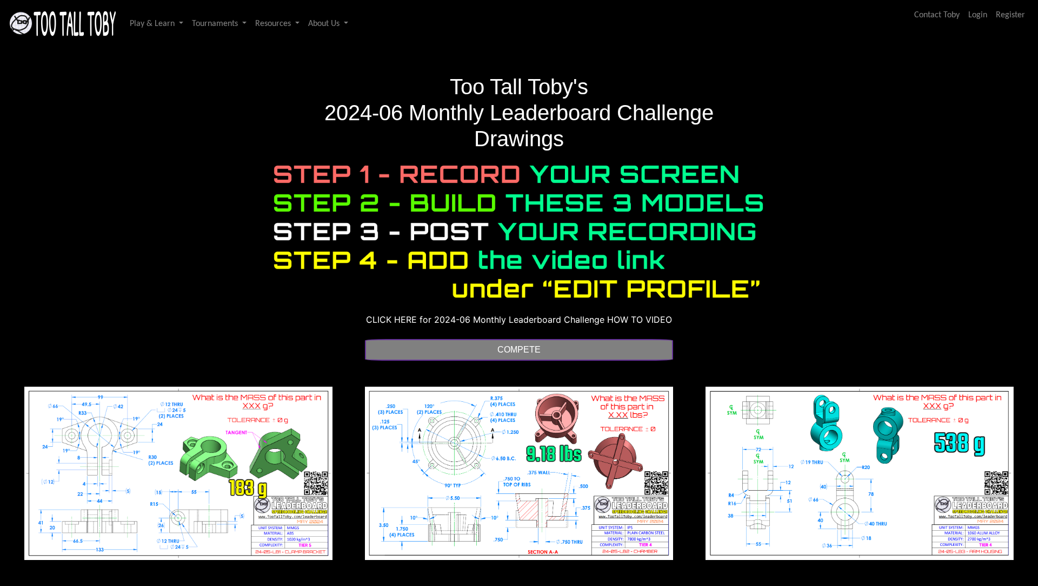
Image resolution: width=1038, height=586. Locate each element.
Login (977, 15)
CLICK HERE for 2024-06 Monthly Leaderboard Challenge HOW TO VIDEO (519, 319)
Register (1010, 15)
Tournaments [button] (216, 23)
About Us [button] (325, 23)
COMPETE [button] (519, 349)
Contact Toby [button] (937, 15)
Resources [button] (274, 23)
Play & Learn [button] (153, 23)
